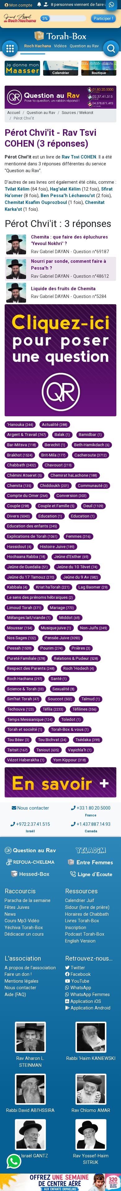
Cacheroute (90, 454)
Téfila (53, 709)
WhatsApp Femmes (89, 994)
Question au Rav (84, 46)
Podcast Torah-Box (84, 934)
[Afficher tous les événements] (39, 4)
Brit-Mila (53, 454)
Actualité (54, 424)
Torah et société (24, 729)
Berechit (55, 444)
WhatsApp (80, 987)
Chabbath (21, 464)
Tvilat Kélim (17, 189)
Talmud (90, 698)
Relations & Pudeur (76, 658)
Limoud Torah (24, 607)
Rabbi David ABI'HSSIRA (30, 1110)
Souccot (60, 698)
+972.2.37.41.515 (33, 824)
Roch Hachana (37, 46)
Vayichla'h (80, 749)
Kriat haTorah (52, 586)
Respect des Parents (31, 668)
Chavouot (58, 464)
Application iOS (85, 1001)
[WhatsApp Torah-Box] (111, 5)
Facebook (80, 974)
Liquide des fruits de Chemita (63, 288)
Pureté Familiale (26, 658)
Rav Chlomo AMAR (91, 1110)
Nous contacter (33, 808)
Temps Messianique (29, 719)
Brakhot (20, 454)
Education (50, 515)
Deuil (93, 505)
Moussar (19, 627)
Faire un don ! (18, 974)
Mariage (62, 607)
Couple (18, 505)
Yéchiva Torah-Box (24, 927)
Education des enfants (32, 525)
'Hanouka (20, 424)
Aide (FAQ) (15, 994)
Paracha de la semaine (28, 900)
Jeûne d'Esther (71, 556)
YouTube (79, 981)
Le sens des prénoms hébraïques (40, 597)
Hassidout (19, 546)
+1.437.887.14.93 (93, 824)
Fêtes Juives (17, 907)
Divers (18, 515)
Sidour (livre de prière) (87, 907)
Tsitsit (17, 749)
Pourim (51, 647)
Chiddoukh (54, 485)
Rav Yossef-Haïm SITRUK (91, 1159)
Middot (69, 617)
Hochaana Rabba (26, 556)
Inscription (75, 927)
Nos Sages (21, 637)
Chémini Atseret (24, 475)
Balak (62, 434)
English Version (80, 941)
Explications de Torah (32, 536)
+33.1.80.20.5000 (93, 808)
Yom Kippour (69, 759)
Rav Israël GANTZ (30, 1156)
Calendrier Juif (79, 900)
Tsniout (47, 749)
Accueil (13, 113)
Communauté (93, 485)
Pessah (19, 647)
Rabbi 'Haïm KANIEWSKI (90, 1058)
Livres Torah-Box (82, 921)
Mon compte (20, 5)
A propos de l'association (30, 968)
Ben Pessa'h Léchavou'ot (68, 195)
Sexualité (63, 688)
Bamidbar (90, 434)
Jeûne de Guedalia (27, 566)
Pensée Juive (62, 637)
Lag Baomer (93, 586)
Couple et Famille (56, 505)
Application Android (89, 1008)
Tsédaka (87, 739)
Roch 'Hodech (78, 668)
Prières (81, 647)
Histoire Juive (57, 546)
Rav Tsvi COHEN (79, 157)
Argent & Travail (26, 434)
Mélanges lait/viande (29, 617)
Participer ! (103, 18)
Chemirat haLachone (74, 475)
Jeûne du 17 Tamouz (30, 576)
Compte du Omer (27, 495)
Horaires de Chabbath (87, 914)
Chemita (19, 485)
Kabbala (17, 586)
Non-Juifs (93, 627)
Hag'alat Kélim (65, 189)
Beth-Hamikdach (92, 444)
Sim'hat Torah (23, 698)
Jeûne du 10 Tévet (76, 566)
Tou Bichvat (52, 739)
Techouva (20, 709)
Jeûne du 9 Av (80, 576)
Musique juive (56, 627)
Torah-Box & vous (70, 729)
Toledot (71, 719)
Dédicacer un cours (24, 934)
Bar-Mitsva (21, 444)
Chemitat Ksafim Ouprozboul (36, 202)
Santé (59, 678)
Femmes (78, 536)
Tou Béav (18, 739)
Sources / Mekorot (77, 113)
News (10, 914)
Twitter (77, 968)
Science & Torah (25, 688)
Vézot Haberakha (25, 759)
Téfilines (84, 709)
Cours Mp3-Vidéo (22, 921)
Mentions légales (21, 981)
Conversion (71, 495)
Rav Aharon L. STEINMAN (30, 1062)
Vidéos (60, 46)
